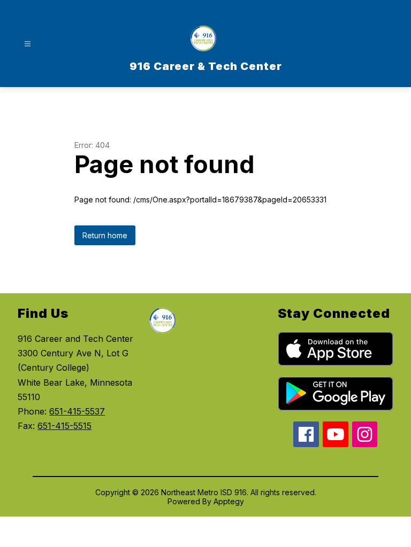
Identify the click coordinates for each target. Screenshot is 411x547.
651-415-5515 (64, 425)
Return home (104, 235)
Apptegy (229, 501)
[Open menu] (27, 44)
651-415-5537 (77, 411)
